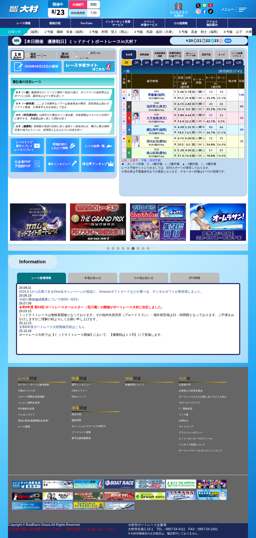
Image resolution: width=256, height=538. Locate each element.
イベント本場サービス (149, 23)
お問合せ (183, 420)
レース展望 (24, 426)
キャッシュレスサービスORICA (89, 426)
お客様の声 (185, 384)
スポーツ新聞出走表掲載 (31, 396)
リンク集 (183, 414)
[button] (108, 248)
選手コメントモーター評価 (191, 54)
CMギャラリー (79, 390)
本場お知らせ (92, 277)
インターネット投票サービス (117, 23)
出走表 (129, 54)
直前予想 (206, 54)
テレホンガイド (26, 414)
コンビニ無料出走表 (29, 402)
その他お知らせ (143, 277)
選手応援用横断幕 (81, 438)
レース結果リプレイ (237, 54)
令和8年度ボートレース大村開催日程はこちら (52, 327)
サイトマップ (186, 426)
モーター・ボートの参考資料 (33, 384)
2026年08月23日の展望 (41, 66)
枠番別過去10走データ (175, 54)
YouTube (86, 23)
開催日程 (55, 23)
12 (238, 62)
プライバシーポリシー (191, 432)
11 (228, 62)
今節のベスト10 (26, 390)
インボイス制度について (192, 444)
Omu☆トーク (79, 396)
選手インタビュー (81, 384)
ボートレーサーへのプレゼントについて (200, 450)
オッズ (221, 54)
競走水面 (76, 414)
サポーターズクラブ (189, 402)
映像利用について (134, 384)
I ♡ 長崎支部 (185, 408)
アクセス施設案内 (212, 23)
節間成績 (144, 54)
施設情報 (76, 420)
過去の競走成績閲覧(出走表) (33, 420)
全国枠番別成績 (159, 54)
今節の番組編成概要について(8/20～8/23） (49, 299)
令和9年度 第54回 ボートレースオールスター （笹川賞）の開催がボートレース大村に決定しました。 (91, 307)
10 (218, 62)
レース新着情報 (41, 277)
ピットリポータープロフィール (195, 438)
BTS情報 (194, 277)
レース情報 (24, 23)
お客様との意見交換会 (191, 390)
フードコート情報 (81, 432)
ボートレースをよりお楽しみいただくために (203, 396)
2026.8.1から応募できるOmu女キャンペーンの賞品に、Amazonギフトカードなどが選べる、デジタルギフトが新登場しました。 (111, 291)
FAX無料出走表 (26, 408)
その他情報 (181, 23)
